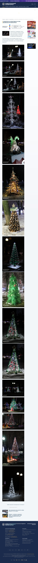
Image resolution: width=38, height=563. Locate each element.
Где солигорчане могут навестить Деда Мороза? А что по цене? (16, 511)
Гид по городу (21, 6)
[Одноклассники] (9, 26)
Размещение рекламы (31, 523)
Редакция (34, 524)
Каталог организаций (12, 6)
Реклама (24, 6)
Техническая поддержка (21, 523)
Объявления (7, 6)
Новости (3, 6)
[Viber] (9, 28)
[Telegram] (9, 27)
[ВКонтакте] (9, 25)
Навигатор (17, 6)
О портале (27, 6)
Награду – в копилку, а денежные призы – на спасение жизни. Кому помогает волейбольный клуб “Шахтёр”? (15, 516)
